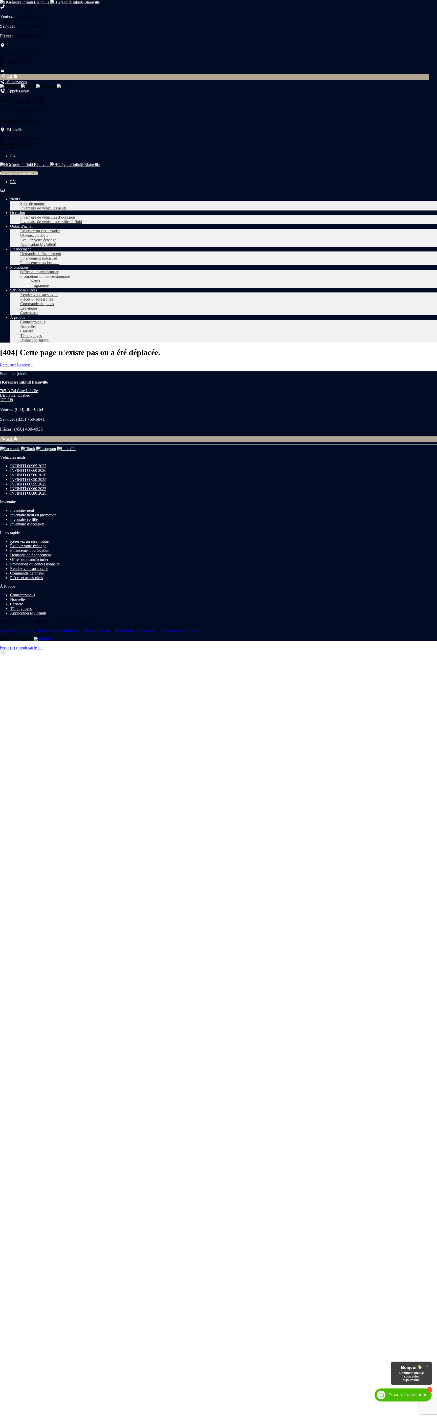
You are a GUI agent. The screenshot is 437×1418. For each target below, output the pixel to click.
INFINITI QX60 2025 (28, 488)
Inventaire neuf (22, 510)
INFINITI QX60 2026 (28, 470)
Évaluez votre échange (38, 240)
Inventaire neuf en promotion (33, 515)
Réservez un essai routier (40, 231)
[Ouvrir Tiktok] (28, 86)
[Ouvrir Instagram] (46, 86)
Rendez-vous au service (19, 173)
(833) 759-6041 (30, 26)
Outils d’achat (21, 226)
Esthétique (28, 308)
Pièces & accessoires (36, 299)
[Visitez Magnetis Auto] (43, 639)
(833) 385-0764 (29, 16)
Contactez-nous (32, 322)
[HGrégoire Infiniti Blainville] (50, 2)
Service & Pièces (23, 290)
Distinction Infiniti (34, 340)
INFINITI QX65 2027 (28, 466)
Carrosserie (29, 313)
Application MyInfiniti (38, 244)
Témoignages (31, 335)
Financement (20, 249)
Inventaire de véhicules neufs (43, 208)
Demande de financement (40, 253)
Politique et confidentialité (58, 630)
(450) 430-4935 (28, 35)
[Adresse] (2, 45)
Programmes (40, 285)
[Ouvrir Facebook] (10, 86)
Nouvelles (28, 326)
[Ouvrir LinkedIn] (66, 86)
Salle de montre (32, 203)
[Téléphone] (2, 7)
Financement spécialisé (38, 258)
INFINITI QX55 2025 (28, 484)
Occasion (17, 212)
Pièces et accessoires (26, 578)
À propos (17, 317)
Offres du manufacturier (39, 272)
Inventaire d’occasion (27, 524)
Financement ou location (39, 263)
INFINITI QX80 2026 (28, 475)
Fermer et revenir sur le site (21, 647)
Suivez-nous (16, 82)
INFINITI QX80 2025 (28, 493)
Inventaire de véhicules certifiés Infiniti (51, 222)
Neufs (15, 199)
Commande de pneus (37, 304)
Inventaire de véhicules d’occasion (47, 217)
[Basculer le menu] (2, 72)
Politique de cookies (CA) (135, 630)
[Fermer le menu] (2, 190)
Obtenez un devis (34, 235)
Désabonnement (97, 630)
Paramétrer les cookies (179, 630)
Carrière (26, 331)
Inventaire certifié (24, 519)
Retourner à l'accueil (16, 365)
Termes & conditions (16, 630)
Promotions (19, 267)
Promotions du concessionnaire (45, 276)
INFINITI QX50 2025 (28, 479)
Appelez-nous (17, 91)
